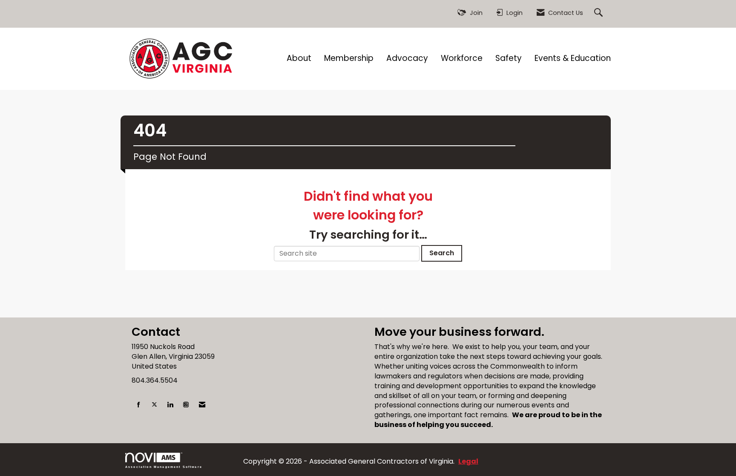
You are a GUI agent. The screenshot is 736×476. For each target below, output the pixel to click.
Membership (349, 58)
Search (441, 253)
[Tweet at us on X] (154, 405)
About (299, 58)
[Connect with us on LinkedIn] (170, 405)
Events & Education (573, 58)
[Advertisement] (368, 298)
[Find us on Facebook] (139, 405)
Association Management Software (163, 466)
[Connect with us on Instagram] (186, 405)
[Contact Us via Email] (202, 405)
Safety (508, 58)
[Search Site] (599, 13)
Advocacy (407, 58)
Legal (468, 461)
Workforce (462, 58)
